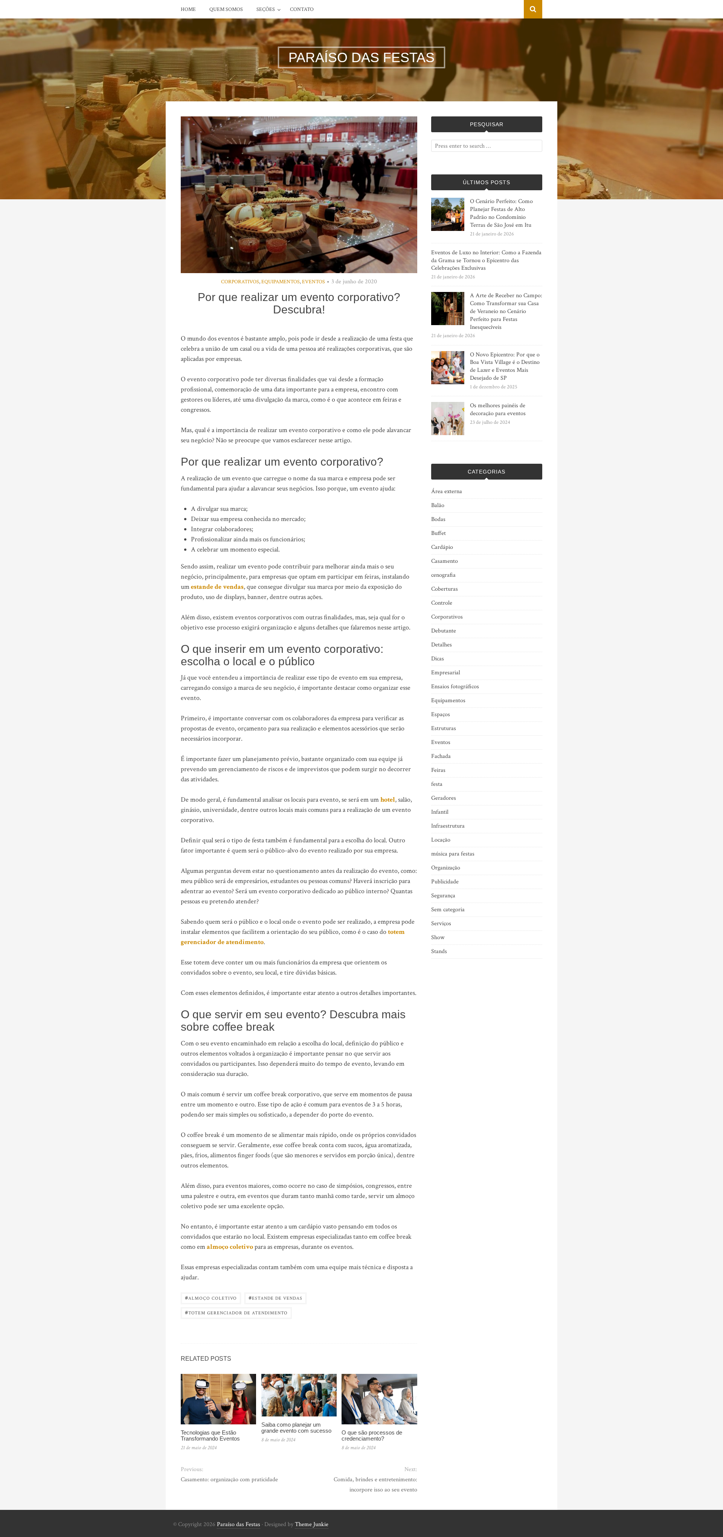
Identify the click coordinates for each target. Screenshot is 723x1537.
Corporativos (240, 281)
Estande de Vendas (275, 1297)
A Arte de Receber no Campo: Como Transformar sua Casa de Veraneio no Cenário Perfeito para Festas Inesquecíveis (506, 311)
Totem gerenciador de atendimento (236, 1312)
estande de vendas (217, 586)
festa (436, 784)
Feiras (438, 770)
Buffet (438, 533)
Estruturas (443, 728)
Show (437, 937)
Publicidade (445, 882)
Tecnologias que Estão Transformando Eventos (210, 1435)
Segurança (443, 896)
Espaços (440, 714)
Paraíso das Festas (238, 1524)
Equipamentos (280, 281)
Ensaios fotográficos (455, 687)
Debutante (443, 631)
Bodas (438, 519)
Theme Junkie (311, 1524)
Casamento (444, 561)
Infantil (439, 812)
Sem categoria (448, 910)
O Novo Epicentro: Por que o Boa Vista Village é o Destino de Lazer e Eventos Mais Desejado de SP (505, 366)
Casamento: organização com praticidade (229, 1480)
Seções (265, 9)
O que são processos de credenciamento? (372, 1435)
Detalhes (441, 645)
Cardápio (442, 547)
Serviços (441, 923)
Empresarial (445, 673)
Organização (445, 868)
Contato (302, 9)
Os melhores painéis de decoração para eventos (498, 409)
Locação (440, 840)
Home (188, 9)
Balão (437, 505)
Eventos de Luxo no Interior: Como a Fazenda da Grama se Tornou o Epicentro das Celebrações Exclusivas (486, 260)
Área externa (446, 491)
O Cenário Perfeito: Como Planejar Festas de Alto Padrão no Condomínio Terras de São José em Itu (501, 213)
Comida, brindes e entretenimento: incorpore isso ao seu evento (375, 1485)
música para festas (452, 854)
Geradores (443, 798)
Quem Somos (226, 9)
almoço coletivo (230, 1246)
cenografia (443, 575)
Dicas (437, 659)
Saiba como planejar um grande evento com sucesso (296, 1427)
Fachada (441, 756)
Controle (441, 603)
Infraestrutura (448, 826)
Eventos (313, 281)
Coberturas (444, 589)
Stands (439, 951)
